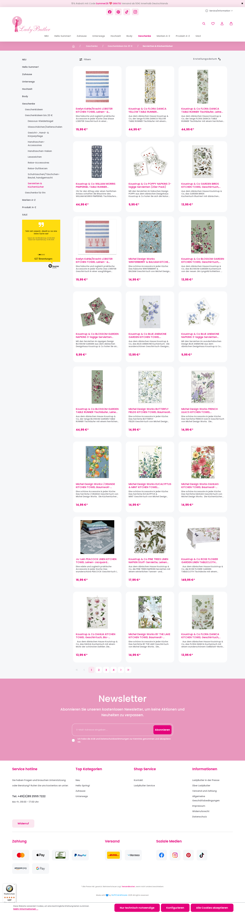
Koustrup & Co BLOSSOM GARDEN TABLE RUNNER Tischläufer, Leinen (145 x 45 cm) (97, 410)
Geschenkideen (34, 109)
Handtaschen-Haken (40, 151)
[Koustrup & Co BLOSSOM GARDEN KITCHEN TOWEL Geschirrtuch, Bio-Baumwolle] (202, 236)
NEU (24, 59)
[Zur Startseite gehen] (31, 24)
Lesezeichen (35, 156)
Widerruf (23, 823)
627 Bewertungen (43, 259)
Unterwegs (28, 81)
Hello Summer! (30, 67)
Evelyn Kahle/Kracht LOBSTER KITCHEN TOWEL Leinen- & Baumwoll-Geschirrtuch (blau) (95, 110)
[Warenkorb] (230, 23)
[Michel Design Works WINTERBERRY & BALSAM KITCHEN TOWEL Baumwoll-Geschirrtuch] (150, 236)
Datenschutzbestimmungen (114, 738)
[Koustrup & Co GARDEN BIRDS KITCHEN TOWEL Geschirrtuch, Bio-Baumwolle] (202, 161)
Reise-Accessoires (38, 162)
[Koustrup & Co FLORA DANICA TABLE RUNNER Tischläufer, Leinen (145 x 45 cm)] (202, 86)
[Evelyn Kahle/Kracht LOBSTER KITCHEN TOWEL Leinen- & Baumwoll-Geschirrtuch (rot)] (97, 236)
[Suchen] (203, 23)
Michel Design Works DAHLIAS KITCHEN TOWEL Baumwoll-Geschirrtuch (200, 486)
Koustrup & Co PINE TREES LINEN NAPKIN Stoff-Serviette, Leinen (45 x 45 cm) (148, 561)
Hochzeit (27, 89)
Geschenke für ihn (35, 192)
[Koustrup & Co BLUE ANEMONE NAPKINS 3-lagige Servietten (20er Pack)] (202, 312)
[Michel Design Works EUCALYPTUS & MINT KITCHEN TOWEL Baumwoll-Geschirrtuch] (150, 462)
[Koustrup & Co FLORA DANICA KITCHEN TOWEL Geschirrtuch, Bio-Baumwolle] (202, 612)
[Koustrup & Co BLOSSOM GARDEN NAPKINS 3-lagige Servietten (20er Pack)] (97, 312)
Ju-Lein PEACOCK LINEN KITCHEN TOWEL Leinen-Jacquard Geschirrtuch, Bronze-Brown (96, 561)
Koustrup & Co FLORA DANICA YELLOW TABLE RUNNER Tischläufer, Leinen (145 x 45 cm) (149, 110)
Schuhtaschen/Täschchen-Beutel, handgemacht (43, 176)
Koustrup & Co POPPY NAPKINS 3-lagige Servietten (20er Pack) (150, 185)
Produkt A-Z (29, 207)
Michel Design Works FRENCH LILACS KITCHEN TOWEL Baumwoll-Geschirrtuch (199, 410)
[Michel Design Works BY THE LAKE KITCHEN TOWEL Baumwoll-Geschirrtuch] (150, 612)
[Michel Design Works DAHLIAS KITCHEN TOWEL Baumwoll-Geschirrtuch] (202, 462)
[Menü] (14, 885)
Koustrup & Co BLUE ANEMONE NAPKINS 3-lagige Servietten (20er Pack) (200, 335)
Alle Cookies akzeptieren (212, 907)
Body (25, 96)
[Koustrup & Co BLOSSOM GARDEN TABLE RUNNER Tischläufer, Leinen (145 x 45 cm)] (97, 387)
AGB (93, 738)
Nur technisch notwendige (137, 907)
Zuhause (27, 74)
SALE (24, 214)
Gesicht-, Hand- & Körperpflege (38, 134)
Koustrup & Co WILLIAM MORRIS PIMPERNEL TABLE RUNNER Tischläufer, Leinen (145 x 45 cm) (97, 185)
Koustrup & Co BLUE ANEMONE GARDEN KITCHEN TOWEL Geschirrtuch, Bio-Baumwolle (147, 335)
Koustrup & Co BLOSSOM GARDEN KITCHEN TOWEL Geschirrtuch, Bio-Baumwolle (202, 260)
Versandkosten (128, 886)
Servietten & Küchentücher (36, 185)
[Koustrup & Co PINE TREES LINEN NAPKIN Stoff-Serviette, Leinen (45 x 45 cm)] (150, 537)
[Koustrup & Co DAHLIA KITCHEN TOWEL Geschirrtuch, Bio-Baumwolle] (97, 612)
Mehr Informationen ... (25, 909)
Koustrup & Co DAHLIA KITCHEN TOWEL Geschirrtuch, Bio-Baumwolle (95, 636)
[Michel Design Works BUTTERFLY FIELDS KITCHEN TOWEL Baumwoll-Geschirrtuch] (150, 387)
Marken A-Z (29, 200)
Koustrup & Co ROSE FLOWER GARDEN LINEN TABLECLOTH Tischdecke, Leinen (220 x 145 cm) (200, 561)
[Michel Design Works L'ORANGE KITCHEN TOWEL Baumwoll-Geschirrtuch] (97, 462)
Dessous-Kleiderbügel (40, 121)
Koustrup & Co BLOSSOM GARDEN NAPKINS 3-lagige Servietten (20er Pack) (97, 335)
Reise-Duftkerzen (37, 168)
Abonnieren (162, 729)
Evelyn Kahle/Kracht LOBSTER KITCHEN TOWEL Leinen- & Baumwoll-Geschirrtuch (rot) (94, 260)
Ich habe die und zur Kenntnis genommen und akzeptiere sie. (124, 740)
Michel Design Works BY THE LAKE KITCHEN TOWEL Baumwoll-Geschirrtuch (149, 636)
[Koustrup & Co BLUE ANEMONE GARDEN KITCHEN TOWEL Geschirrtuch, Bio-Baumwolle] (150, 312)
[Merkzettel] (212, 23)
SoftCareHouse (119, 895)
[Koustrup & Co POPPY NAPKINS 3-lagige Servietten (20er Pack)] (150, 161)
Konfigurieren (175, 907)
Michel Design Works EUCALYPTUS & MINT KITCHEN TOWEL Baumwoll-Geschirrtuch (150, 486)
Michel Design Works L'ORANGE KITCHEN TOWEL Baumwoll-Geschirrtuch (95, 486)
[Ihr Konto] (222, 23)
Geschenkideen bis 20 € (39, 115)
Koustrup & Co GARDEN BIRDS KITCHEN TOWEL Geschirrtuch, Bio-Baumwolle (200, 185)
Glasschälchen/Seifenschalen (43, 127)
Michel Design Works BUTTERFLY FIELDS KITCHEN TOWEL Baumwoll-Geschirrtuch (150, 410)
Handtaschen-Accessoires (36, 143)
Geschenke (28, 103)
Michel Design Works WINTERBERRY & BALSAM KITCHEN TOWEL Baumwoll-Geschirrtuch (149, 260)
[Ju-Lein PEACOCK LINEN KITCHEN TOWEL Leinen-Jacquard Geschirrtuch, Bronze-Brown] (97, 537)
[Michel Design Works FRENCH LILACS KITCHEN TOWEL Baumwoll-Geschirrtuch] (202, 387)
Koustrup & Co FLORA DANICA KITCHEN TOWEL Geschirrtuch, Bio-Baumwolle (200, 636)
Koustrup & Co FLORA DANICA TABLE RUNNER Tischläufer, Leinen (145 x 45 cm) (202, 110)
